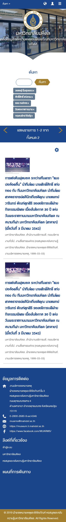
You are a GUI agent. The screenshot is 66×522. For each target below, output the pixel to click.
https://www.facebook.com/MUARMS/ (30, 431)
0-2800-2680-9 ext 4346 (23, 416)
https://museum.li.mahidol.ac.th (27, 426)
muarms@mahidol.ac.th (22, 421)
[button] (45, 3)
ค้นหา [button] (5, 4)
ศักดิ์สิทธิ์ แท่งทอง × (24, 97)
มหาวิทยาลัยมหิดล (12, 454)
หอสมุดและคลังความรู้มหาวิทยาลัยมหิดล (22, 461)
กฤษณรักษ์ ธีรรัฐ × (24, 116)
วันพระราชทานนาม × (24, 109)
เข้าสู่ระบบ (7, 447)
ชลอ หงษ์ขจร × (22, 103)
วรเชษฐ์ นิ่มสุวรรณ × (24, 90)
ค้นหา (42, 82)
